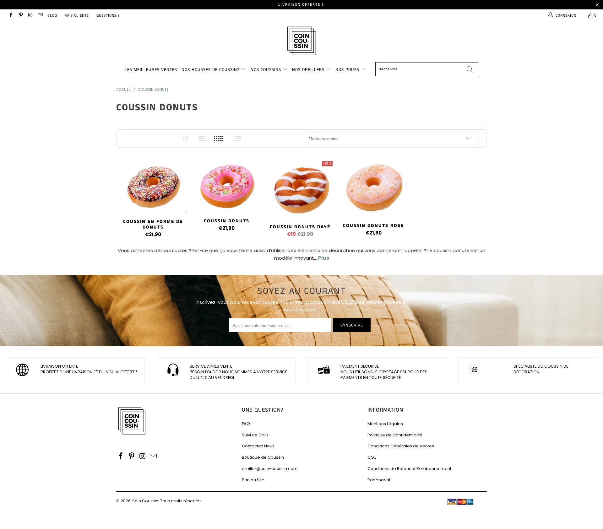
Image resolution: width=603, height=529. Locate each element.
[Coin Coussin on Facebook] (10, 15)
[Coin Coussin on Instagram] (30, 15)
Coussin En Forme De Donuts (153, 186)
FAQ (246, 424)
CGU (372, 457)
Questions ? (108, 15)
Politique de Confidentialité (394, 435)
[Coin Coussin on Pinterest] (20, 15)
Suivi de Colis (255, 435)
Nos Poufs (347, 70)
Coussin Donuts (226, 186)
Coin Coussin (145, 501)
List (237, 138)
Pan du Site (253, 480)
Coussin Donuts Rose (373, 188)
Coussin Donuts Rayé (300, 189)
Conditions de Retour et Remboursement (409, 469)
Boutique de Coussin (263, 457)
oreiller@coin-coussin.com (269, 469)
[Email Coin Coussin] (40, 15)
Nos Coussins (266, 70)
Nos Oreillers (308, 70)
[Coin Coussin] (301, 41)
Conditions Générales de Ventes (400, 446)
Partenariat (378, 480)
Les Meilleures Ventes (151, 70)
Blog (52, 15)
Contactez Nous (258, 446)
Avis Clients (77, 15)
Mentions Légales (385, 424)
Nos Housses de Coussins (211, 70)
